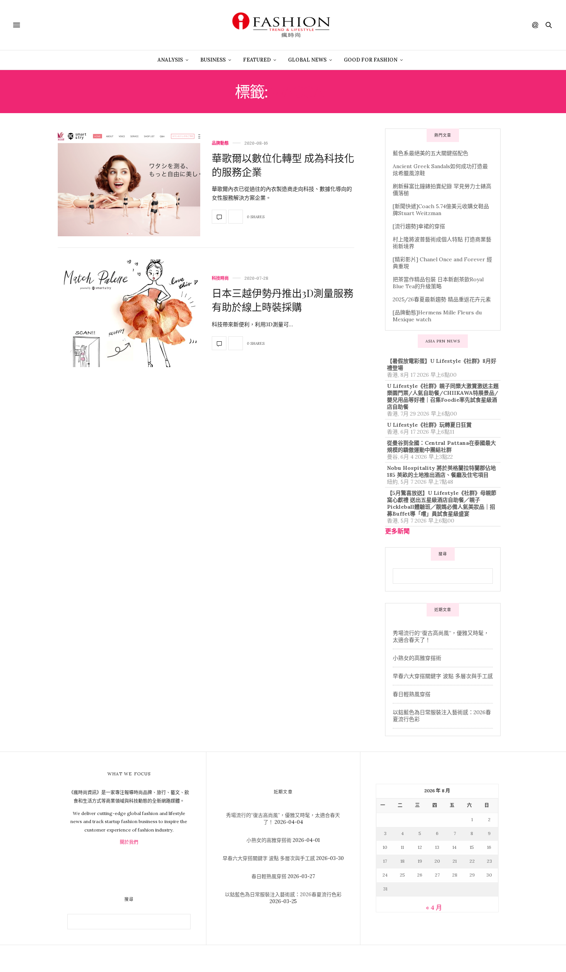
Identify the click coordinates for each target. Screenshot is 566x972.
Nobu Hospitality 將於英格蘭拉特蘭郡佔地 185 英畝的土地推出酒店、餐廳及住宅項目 (441, 471)
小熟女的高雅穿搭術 (417, 658)
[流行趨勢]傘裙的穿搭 (419, 226)
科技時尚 (220, 278)
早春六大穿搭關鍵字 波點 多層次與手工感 (443, 676)
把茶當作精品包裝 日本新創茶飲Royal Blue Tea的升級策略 (438, 283)
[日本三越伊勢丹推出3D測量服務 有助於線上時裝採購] (129, 313)
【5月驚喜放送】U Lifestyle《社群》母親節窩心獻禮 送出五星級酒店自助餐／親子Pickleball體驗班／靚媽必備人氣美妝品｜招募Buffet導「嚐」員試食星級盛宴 (441, 503)
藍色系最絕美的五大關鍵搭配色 (430, 153)
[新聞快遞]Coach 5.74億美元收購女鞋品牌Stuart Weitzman (441, 210)
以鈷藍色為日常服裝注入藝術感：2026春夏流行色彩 (283, 894)
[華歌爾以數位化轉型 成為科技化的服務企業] (129, 182)
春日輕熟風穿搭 (411, 694)
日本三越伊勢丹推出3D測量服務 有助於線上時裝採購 (282, 300)
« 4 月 (434, 907)
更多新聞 (397, 531)
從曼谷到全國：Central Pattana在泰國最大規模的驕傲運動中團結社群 (441, 446)
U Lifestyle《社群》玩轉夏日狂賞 (429, 424)
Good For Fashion (370, 60)
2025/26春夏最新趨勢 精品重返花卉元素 (442, 299)
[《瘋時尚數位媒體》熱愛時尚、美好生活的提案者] (283, 25)
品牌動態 (220, 143)
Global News (307, 60)
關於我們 (129, 842)
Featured (257, 60)
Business (213, 60)
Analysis (170, 60)
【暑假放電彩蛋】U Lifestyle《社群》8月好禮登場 (441, 364)
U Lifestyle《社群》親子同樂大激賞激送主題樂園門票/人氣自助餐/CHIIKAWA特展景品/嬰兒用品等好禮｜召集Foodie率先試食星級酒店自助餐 (443, 396)
